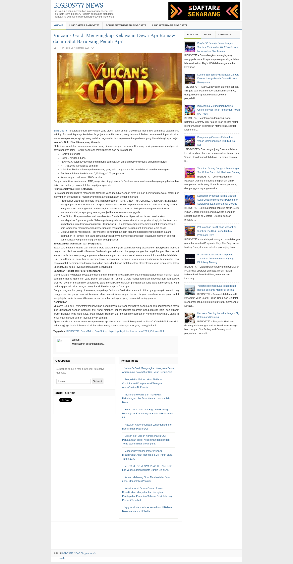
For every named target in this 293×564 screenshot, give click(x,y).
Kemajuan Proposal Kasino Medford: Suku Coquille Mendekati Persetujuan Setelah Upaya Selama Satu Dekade (217, 199)
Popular (192, 34)
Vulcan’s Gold (157, 331)
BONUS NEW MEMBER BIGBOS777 (126, 25)
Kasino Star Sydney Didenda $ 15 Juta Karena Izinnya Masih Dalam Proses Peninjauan (218, 78)
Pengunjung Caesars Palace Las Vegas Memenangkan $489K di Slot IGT (216, 141)
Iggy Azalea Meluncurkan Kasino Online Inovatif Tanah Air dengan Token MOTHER (218, 110)
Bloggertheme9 (88, 553)
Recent (208, 34)
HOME (59, 25)
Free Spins (100, 331)
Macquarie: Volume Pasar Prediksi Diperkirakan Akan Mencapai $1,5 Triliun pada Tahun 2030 (147, 455)
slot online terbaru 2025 (136, 331)
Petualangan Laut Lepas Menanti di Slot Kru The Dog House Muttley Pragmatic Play (216, 231)
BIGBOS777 (60, 130)
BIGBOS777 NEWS (78, 5)
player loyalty (115, 331)
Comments (224, 34)
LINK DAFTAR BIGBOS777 (84, 25)
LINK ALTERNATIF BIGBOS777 (169, 25)
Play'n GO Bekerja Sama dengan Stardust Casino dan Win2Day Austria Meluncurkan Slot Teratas (217, 47)
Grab (59, 558)
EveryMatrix (87, 331)
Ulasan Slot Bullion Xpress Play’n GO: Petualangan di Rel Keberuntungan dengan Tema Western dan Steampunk (146, 440)
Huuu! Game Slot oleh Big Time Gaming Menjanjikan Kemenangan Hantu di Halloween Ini (147, 413)
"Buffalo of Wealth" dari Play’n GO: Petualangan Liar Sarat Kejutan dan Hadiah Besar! (146, 398)
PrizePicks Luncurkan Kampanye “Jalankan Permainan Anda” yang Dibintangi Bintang (215, 258)
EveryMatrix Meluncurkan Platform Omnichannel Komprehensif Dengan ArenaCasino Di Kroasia (142, 383)
